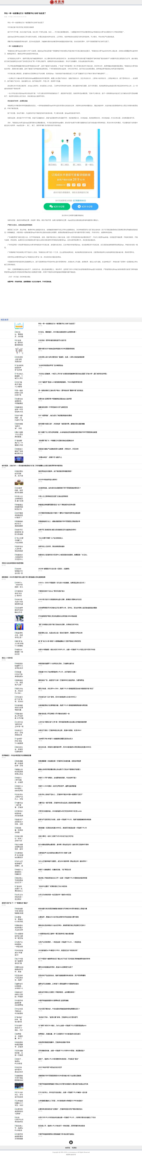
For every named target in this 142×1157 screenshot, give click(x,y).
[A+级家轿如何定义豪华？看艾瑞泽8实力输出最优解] (19, 936)
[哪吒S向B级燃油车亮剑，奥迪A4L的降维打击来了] (19, 969)
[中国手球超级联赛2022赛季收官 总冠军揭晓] (19, 1002)
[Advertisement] (58, 304)
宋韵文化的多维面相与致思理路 (12, 563)
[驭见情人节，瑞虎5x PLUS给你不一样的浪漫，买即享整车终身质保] (19, 1128)
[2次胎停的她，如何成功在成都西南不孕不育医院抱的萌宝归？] (19, 490)
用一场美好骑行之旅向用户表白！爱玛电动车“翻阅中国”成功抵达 (60, 390)
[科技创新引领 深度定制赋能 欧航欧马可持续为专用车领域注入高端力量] (19, 911)
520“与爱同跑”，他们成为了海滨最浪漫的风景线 (55, 415)
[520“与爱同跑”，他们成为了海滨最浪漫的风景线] (19, 417)
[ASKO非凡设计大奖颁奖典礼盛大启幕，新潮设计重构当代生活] (19, 601)
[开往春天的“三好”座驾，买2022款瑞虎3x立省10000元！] (19, 699)
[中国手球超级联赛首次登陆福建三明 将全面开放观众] (19, 1136)
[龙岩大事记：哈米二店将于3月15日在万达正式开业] (19, 838)
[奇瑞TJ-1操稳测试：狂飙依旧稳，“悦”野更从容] (19, 872)
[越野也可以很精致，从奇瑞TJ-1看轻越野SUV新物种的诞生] (19, 986)
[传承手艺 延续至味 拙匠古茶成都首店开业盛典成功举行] (19, 532)
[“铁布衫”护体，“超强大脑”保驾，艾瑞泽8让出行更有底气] (19, 1019)
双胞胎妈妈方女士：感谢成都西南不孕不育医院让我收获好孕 (59, 521)
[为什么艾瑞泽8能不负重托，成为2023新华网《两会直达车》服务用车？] (19, 863)
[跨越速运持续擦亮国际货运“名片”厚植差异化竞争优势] (19, 507)
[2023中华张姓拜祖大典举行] (19, 482)
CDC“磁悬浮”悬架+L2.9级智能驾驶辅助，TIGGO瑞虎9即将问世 (60, 382)
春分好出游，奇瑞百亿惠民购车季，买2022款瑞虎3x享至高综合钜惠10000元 (64, 747)
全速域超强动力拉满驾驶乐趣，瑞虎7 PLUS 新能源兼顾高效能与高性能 (63, 705)
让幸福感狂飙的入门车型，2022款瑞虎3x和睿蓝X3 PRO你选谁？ (60, 1101)
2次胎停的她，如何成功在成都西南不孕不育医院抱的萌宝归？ (59, 488)
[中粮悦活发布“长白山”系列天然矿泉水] (19, 593)
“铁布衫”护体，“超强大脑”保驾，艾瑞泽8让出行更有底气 (58, 1017)
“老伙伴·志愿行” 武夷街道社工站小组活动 (52, 886)
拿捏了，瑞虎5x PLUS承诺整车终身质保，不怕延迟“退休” (58, 1059)
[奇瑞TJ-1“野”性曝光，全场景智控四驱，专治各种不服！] (19, 780)
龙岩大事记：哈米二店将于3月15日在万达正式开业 (55, 836)
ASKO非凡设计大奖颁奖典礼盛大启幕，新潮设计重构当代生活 (60, 599)
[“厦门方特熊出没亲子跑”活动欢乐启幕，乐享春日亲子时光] (19, 626)
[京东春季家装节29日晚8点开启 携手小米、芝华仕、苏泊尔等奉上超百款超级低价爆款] (19, 610)
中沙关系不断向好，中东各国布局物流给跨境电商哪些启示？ (59, 1009)
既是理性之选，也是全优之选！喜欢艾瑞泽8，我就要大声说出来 (60, 633)
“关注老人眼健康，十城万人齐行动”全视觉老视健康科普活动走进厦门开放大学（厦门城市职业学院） (73, 374)
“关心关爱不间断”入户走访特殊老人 (50, 538)
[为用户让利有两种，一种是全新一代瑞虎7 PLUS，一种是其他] (19, 944)
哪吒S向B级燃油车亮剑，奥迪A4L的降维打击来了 (55, 967)
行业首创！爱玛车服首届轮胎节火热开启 (52, 340)
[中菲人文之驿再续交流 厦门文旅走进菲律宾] (19, 498)
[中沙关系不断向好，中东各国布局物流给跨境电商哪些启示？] (19, 1011)
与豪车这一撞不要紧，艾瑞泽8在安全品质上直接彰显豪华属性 (59, 803)
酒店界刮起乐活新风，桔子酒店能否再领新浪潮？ (55, 471)
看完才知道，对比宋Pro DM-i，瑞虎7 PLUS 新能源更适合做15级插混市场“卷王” (66, 688)
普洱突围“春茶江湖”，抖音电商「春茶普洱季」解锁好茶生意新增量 (61, 424)
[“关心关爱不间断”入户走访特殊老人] (19, 540)
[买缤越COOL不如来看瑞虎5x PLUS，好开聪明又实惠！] (19, 674)
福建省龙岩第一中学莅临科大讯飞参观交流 (53, 407)
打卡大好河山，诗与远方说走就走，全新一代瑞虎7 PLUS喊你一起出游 (62, 1092)
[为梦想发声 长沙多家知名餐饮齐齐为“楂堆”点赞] (19, 855)
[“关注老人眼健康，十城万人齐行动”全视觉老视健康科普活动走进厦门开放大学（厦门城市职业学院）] (19, 376)
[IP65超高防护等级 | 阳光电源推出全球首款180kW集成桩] (19, 618)
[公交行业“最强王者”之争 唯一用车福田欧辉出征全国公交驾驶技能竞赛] (19, 724)
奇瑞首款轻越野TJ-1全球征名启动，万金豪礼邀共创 (56, 663)
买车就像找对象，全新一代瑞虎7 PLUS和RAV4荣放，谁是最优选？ (61, 1050)
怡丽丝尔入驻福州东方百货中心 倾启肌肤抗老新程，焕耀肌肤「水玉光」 (63, 555)
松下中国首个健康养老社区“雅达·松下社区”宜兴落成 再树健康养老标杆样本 (64, 959)
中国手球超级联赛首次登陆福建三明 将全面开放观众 (56, 1134)
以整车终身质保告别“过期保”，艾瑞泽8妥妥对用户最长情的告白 (60, 1109)
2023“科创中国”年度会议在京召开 (50, 1067)
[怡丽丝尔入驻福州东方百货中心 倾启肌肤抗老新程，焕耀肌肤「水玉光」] (19, 557)
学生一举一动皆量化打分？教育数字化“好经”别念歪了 (56, 323)
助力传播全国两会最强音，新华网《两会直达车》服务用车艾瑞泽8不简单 (63, 844)
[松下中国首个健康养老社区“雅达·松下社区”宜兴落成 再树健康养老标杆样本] (19, 961)
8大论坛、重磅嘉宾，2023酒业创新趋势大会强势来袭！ (57, 332)
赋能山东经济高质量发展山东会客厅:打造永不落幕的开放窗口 (59, 769)
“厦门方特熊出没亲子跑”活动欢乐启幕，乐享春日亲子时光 (58, 624)
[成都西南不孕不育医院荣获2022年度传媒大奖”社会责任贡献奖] (19, 1078)
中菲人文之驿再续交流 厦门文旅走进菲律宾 (53, 496)
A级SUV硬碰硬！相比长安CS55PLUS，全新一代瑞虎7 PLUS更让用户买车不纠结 (66, 649)
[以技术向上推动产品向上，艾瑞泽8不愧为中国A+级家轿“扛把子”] (19, 796)
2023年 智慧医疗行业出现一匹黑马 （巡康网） (54, 569)
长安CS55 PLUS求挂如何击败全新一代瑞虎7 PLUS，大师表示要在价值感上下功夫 (67, 1117)
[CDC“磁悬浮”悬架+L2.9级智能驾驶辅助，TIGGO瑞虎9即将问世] (19, 384)
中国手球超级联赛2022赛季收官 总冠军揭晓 (53, 1000)
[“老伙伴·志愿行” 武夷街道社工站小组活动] (19, 888)
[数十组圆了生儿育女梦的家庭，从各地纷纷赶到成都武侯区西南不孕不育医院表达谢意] (19, 434)
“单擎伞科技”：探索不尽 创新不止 (50, 457)
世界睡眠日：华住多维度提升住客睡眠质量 (16, 755)
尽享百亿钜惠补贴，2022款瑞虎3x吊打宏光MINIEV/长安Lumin (60, 811)
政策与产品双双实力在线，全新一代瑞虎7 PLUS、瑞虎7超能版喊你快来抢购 (64, 819)
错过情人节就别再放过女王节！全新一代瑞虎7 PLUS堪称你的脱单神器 (62, 878)
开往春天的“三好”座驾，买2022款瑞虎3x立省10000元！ (57, 697)
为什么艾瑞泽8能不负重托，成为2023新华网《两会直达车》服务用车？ (63, 861)
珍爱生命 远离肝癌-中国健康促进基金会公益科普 (55, 399)
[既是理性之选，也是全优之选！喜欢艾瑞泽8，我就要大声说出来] (19, 635)
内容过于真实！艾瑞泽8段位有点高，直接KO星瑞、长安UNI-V (59, 730)
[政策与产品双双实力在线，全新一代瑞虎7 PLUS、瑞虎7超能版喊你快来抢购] (19, 821)
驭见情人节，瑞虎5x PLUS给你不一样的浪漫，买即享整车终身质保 (61, 1126)
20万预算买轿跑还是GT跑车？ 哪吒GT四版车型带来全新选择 (59, 513)
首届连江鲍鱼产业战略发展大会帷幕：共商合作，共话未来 (58, 449)
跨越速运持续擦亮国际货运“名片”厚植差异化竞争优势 (56, 504)
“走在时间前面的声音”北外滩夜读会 (50, 365)
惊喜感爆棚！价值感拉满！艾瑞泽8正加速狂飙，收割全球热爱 (59, 761)
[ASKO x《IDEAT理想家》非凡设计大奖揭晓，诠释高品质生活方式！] (19, 585)
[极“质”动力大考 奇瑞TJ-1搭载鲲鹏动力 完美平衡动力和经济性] (19, 643)
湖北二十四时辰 (7, 658)
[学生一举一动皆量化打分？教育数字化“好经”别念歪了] (19, 326)
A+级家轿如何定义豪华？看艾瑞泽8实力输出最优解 (56, 934)
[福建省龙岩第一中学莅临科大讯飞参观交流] (19, 409)
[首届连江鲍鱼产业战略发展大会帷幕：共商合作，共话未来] (19, 451)
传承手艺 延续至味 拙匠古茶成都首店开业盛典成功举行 (57, 530)
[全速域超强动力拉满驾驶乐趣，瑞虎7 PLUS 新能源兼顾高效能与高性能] (19, 707)
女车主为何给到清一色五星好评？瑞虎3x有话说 (54, 894)
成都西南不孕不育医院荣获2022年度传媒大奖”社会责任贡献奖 (59, 1075)
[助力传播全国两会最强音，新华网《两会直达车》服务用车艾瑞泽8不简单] (19, 847)
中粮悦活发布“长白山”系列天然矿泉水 (51, 591)
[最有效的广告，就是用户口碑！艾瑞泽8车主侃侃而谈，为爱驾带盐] (19, 682)
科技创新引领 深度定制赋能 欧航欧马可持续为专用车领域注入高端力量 (62, 908)
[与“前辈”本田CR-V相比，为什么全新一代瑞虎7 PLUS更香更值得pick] (19, 1028)
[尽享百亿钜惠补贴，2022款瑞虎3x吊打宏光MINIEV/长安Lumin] (19, 813)
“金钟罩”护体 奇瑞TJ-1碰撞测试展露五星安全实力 (55, 739)
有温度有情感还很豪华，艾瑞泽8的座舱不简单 (54, 1042)
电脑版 (74, 1148)
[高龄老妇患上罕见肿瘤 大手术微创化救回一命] (19, 716)
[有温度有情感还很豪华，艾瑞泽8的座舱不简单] (19, 1044)
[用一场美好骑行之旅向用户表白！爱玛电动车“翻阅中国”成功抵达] (19, 392)
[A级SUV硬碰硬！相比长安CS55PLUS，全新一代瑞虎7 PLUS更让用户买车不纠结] (19, 652)
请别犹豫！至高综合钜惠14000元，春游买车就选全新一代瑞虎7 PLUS (62, 828)
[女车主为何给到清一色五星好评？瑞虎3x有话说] (19, 897)
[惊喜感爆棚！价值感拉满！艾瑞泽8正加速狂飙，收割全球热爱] (19, 763)
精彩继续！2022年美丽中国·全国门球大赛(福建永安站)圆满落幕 (23, 577)
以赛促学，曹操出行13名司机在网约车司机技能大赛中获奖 (58, 917)
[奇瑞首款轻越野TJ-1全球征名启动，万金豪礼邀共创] (19, 666)
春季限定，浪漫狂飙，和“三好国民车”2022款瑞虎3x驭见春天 (59, 1034)
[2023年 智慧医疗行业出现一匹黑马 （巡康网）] (19, 571)
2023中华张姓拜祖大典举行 (47, 479)
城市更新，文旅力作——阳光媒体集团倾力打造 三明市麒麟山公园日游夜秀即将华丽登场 (32, 465)
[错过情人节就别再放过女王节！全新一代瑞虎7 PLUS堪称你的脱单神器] (19, 880)
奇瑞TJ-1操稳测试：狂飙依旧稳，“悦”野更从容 (54, 869)
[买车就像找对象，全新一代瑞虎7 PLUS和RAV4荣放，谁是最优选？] (19, 1053)
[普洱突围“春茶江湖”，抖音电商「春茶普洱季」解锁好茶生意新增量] (19, 426)
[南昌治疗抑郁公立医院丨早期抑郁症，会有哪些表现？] (19, 994)
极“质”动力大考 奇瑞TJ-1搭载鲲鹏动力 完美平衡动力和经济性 (59, 641)
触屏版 (67, 1148)
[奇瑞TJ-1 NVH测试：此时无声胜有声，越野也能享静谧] (19, 788)
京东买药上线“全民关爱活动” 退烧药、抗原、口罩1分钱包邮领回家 (61, 357)
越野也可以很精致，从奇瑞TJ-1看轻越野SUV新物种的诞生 (58, 984)
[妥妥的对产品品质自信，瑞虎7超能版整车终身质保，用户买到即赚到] (19, 977)
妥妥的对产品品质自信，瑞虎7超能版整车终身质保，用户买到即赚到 (62, 975)
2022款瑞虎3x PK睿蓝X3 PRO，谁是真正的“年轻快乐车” (58, 950)
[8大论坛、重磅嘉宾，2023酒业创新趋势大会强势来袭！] (19, 334)
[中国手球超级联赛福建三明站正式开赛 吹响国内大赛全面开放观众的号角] (19, 1086)
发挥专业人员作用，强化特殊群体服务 (51, 546)
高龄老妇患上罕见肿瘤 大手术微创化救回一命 (54, 713)
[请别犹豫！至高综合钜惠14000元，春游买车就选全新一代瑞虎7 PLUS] (19, 830)
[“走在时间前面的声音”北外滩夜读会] (19, 367)
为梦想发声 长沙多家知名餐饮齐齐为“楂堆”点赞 (54, 853)
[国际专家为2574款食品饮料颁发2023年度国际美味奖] (19, 351)
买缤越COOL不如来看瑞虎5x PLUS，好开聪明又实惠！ (57, 672)
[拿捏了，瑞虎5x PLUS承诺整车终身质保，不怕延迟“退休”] (19, 1061)
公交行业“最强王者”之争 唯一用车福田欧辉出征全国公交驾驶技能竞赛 (62, 722)
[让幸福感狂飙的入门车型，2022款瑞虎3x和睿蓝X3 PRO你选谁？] (19, 1103)
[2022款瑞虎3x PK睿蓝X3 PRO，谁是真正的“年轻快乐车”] (19, 952)
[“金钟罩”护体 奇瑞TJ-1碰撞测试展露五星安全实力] (19, 741)
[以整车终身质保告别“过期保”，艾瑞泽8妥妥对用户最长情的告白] (19, 1111)
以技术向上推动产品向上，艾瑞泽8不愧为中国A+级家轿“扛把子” (60, 794)
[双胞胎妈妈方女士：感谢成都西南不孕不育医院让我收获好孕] (19, 523)
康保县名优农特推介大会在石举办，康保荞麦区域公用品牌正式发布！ (62, 925)
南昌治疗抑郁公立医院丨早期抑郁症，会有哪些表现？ (56, 992)
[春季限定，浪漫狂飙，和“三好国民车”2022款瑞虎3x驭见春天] (19, 1036)
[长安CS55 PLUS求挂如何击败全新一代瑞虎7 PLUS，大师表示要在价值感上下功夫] (19, 1119)
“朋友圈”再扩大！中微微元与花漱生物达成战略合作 (56, 440)
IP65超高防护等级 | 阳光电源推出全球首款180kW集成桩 (57, 616)
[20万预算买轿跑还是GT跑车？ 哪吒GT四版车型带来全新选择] (19, 515)
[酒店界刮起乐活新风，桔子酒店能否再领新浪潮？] (19, 473)
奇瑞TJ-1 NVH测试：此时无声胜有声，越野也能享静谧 (57, 786)
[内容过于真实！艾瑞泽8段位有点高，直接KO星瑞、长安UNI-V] (19, 732)
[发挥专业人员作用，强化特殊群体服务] (19, 548)
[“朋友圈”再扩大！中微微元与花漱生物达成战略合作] (19, 443)
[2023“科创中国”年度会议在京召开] (19, 1069)
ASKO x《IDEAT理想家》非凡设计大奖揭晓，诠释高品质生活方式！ (62, 583)
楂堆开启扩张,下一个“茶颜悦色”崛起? (15, 903)
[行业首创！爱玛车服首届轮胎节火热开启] (19, 342)
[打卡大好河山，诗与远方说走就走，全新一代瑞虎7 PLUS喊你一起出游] (19, 1094)
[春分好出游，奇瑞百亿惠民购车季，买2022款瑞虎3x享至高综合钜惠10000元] (19, 749)
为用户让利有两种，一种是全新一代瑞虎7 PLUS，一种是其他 (59, 942)
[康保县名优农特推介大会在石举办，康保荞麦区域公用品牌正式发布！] (19, 927)
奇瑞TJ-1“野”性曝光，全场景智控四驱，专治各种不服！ (57, 778)
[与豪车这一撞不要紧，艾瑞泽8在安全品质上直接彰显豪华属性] (19, 805)
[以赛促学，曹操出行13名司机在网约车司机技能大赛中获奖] (19, 919)
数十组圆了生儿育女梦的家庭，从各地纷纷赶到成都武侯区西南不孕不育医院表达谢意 (67, 432)
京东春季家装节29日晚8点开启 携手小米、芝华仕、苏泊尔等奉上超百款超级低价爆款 (67, 608)
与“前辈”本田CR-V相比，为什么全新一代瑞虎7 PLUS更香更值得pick (62, 1025)
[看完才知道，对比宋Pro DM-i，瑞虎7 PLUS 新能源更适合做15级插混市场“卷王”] (19, 691)
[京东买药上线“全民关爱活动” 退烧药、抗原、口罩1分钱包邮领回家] (19, 359)
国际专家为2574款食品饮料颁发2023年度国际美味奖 (56, 349)
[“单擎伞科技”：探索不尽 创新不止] (19, 459)
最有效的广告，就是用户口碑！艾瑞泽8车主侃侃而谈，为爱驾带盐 (61, 680)
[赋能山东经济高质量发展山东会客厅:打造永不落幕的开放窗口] (19, 771)
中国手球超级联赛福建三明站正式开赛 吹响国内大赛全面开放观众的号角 (63, 1084)
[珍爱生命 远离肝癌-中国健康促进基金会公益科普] (19, 401)
